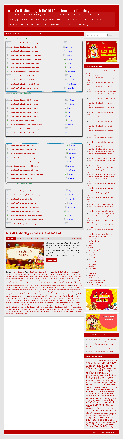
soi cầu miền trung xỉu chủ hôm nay (24, 191)
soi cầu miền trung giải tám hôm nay (102, 177)
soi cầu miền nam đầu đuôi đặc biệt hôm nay (27, 174)
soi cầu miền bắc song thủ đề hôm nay (25, 68)
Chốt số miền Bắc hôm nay (101, 364)
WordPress (104, 432)
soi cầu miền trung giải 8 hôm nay (23, 199)
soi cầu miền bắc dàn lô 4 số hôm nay (24, 88)
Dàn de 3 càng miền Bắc (106, 377)
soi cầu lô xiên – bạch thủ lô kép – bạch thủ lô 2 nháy (48, 10)
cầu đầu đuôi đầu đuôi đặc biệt (44, 274)
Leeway (113, 432)
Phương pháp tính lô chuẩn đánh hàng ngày (100, 407)
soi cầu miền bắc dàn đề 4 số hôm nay (25, 72)
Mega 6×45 (93, 255)
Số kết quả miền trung (97, 280)
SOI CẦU (24, 25)
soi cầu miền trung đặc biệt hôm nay (102, 174)
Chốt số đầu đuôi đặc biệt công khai (63, 305)
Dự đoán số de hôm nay (94, 382)
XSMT (75, 20)
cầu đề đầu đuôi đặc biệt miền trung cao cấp (55, 285)
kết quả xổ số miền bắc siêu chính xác (100, 402)
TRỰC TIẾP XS (48, 20)
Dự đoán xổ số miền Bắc (101, 386)
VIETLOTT (99, 20)
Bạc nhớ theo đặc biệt (92, 360)
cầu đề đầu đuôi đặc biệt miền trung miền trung (60, 294)
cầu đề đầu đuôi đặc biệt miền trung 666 (42, 283)
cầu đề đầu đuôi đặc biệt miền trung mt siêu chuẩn (45, 296)
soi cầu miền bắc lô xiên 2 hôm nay (101, 147)
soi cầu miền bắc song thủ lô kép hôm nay (26, 59)
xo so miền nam (105, 422)
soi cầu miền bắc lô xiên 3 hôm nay (101, 149)
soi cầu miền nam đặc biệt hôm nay (101, 211)
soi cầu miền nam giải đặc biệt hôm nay (25, 149)
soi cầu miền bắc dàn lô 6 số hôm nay (24, 100)
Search (110, 35)
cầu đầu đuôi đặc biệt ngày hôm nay (64, 272)
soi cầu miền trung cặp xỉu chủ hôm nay (25, 207)
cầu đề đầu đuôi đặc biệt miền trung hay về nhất (44, 292)
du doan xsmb (92, 377)
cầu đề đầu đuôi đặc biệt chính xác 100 (58, 279)
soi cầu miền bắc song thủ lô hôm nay (24, 51)
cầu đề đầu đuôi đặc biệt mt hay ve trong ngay (45, 300)
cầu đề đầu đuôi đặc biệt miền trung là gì (30, 294)
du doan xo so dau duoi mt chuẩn (28, 311)
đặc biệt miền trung (46, 311)
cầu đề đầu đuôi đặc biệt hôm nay (39, 281)
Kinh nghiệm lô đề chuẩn (19, 20)
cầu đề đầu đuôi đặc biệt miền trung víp (61, 298)
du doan (112, 375)
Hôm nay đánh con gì (100, 396)
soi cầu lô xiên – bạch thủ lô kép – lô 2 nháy (25, 15)
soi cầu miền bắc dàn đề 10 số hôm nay (25, 84)
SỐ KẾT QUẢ (66, 25)
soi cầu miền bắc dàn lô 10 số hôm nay (25, 129)
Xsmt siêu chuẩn (80, 15)
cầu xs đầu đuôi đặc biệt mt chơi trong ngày (59, 303)
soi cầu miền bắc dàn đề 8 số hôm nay (25, 80)
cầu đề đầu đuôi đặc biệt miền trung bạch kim (24, 285)
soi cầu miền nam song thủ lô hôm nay (25, 166)
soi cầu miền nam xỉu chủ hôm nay (23, 145)
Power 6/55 (93, 262)
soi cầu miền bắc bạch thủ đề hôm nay (25, 63)
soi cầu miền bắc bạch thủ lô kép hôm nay (26, 55)
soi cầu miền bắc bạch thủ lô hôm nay (102, 91)
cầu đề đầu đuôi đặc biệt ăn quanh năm (53, 276)
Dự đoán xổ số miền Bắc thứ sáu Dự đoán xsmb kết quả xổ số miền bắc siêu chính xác (100, 392)
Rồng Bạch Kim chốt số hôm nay (108, 408)
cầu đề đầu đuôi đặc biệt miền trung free (25, 289)
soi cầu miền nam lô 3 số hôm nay (23, 178)
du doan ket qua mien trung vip (62, 309)
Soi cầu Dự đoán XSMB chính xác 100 (96, 415)
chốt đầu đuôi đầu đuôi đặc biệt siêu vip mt (36, 305)
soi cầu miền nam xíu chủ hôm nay (101, 234)
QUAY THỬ (54, 25)
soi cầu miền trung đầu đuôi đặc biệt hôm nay (27, 220)
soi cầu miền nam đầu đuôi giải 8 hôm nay (26, 170)
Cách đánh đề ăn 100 (102, 375)
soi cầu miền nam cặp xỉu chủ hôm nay (25, 162)
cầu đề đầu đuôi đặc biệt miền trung (63, 281)
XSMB (59, 20)
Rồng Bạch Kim (96, 408)
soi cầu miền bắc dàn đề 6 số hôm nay (25, 76)
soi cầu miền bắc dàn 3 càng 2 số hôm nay (26, 125)
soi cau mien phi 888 (91, 411)
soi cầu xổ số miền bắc (100, 419)
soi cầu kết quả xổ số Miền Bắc (100, 416)
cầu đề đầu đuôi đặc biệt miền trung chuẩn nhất (40, 287)
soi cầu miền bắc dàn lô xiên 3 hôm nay (25, 112)
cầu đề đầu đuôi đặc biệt (64, 274)
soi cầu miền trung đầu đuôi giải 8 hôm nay (26, 215)
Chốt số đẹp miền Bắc (95, 368)
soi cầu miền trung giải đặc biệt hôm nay (25, 195)
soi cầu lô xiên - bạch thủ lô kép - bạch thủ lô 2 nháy (33, 238)
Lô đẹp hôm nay (99, 404)
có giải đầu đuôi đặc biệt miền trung (37, 307)
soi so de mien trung (21, 314)
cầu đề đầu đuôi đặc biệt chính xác (32, 279)
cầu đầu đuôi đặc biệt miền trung (40, 272)
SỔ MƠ (44, 25)
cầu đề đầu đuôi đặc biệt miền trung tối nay (32, 298)
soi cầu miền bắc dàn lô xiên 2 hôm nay (25, 108)
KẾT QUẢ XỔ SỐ (87, 20)
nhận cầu (70, 43)
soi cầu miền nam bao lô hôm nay (23, 158)
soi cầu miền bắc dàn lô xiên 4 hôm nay (25, 116)
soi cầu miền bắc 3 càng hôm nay (23, 121)
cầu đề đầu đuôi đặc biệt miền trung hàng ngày (56, 289)
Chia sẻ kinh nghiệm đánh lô (107, 361)
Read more (52, 260)
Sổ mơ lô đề (35, 20)
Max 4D (92, 259)
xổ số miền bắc (111, 424)
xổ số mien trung (101, 424)
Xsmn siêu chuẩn (96, 15)
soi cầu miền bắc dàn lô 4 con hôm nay (102, 339)
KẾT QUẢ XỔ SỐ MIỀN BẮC (102, 400)
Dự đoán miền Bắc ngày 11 (106, 381)
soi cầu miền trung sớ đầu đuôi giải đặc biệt (33, 233)
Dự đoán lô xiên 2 (90, 380)
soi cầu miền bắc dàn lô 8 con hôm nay (102, 342)
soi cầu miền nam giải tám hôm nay (101, 213)
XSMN (67, 20)
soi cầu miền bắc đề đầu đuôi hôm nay (25, 133)
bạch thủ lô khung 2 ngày (84, 25)
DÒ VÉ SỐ (35, 25)
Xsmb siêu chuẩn (50, 15)
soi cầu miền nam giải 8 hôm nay (23, 154)
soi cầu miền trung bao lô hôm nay (23, 203)
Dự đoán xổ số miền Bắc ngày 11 (102, 387)
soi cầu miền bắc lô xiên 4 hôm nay (101, 151)
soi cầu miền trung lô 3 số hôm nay (23, 224)
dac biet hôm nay (46, 309)
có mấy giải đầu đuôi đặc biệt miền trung (62, 307)
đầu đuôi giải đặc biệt (61, 311)
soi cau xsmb (104, 410)
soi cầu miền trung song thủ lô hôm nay (25, 211)
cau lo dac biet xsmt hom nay (34, 303)
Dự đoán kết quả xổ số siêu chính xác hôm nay (101, 378)
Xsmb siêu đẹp (65, 15)
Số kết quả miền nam (96, 282)
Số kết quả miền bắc (96, 278)
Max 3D (92, 257)
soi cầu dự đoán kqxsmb (105, 413)
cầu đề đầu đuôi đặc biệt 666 (30, 276)
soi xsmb (95, 422)
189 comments (76, 238)
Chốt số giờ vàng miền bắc (98, 363)
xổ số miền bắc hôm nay (99, 426)
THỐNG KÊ (14, 25)
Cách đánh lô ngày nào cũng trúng (99, 371)
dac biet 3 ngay (34, 309)
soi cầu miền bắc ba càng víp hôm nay (102, 349)
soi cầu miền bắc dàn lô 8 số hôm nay (24, 104)
